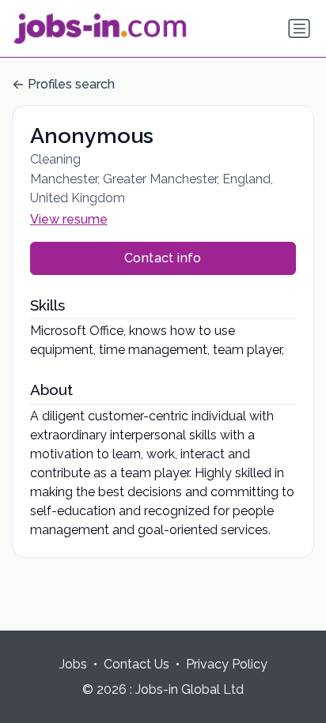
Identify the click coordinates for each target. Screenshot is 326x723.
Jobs (73, 664)
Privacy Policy (226, 664)
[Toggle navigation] (299, 28)
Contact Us (136, 664)
